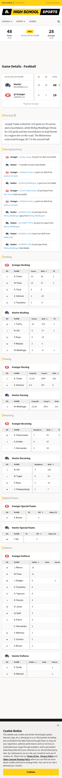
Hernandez (20, 448)
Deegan (18, 580)
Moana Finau (27, 172)
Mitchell (19, 673)
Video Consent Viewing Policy (16, 759)
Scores (32, 21)
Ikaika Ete (8, 237)
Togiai (18, 476)
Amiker (18, 441)
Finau (18, 283)
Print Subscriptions (53, 3)
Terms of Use (33, 756)
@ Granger (51, 36)
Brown (18, 517)
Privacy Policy (47, 756)
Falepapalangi (21, 489)
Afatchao (19, 632)
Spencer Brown (10, 176)
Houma (18, 600)
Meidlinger (20, 350)
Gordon (19, 639)
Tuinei (18, 276)
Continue (31, 772)
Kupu (17, 337)
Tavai (17, 289)
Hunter (9, 36)
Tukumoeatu (21, 435)
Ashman (19, 296)
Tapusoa (19, 593)
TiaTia (18, 324)
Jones (18, 606)
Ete (16, 539)
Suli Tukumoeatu (29, 190)
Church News (20, 3)
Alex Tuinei (26, 157)
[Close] (58, 725)
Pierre (18, 619)
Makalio (18, 343)
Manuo (18, 567)
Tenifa (18, 667)
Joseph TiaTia (27, 222)
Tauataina (19, 302)
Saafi (17, 613)
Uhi (17, 330)
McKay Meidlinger (28, 183)
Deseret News (7, 3)
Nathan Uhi (26, 212)
